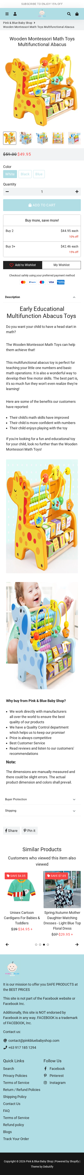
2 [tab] (40, 945)
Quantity (9, 184)
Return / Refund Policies (21, 1090)
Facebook (57, 1069)
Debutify (48, 1166)
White (10, 174)
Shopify (74, 1161)
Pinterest (56, 1076)
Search (8, 1069)
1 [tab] (36, 945)
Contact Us (11, 1104)
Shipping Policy (15, 1097)
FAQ (6, 1111)
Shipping (10, 810)
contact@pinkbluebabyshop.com (33, 1040)
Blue (39, 174)
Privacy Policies (15, 1076)
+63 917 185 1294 (22, 1047)
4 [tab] (48, 945)
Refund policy (13, 1125)
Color (7, 167)
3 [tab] (44, 945)
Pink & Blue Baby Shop (17, 22)
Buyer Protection (16, 799)
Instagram (57, 1083)
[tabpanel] (21, 901)
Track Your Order (16, 1139)
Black (25, 174)
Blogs (7, 1132)
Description (12, 297)
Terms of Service (16, 1083)
